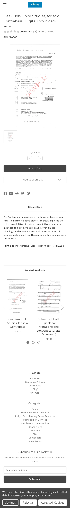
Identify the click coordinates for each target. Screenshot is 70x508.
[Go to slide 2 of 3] (33, 342)
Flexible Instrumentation (35, 423)
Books (35, 409)
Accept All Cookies (52, 502)
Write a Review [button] (46, 31)
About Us (35, 378)
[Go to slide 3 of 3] (38, 342)
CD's (35, 434)
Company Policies (35, 382)
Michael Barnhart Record (35, 412)
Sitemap (35, 392)
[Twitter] (22, 193)
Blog (35, 389)
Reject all (28, 502)
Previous (4, 307)
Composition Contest (35, 419)
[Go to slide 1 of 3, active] (28, 342)
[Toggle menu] (4, 4)
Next (62, 307)
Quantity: (35, 152)
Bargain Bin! (35, 427)
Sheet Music (35, 441)
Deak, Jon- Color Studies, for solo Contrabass (17, 322)
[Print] (17, 193)
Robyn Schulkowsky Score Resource (35, 416)
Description (35, 206)
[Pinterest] (28, 193)
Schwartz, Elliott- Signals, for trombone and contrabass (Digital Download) (49, 326)
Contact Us (35, 385)
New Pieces (35, 430)
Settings (10, 502)
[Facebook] (5, 193)
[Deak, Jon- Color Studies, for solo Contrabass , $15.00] (17, 297)
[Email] (11, 193)
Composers (35, 437)
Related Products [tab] (35, 270)
